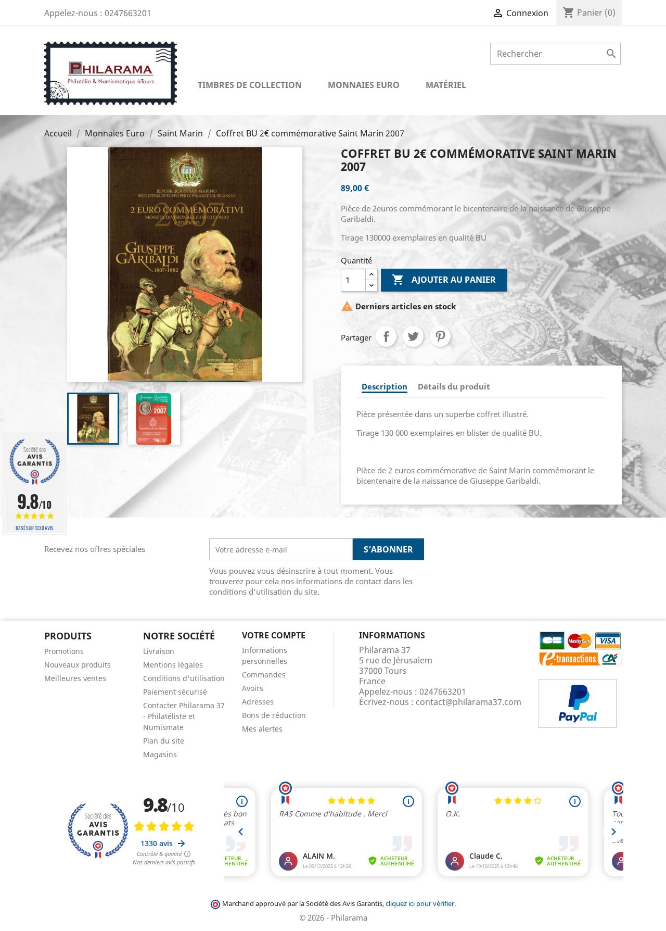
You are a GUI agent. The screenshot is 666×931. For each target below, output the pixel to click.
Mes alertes (262, 729)
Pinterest (440, 336)
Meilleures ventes (75, 678)
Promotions (64, 651)
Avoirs (252, 688)
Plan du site (163, 741)
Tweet (413, 336)
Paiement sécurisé (175, 692)
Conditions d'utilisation (184, 678)
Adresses (258, 702)
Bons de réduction (274, 715)
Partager (386, 336)
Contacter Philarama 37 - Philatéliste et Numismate (184, 716)
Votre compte (273, 635)
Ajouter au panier (444, 279)
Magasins (160, 754)
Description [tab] (384, 386)
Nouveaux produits (77, 665)
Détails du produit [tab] (454, 386)
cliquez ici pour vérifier (420, 903)
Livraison (158, 651)
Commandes (264, 675)
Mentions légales (173, 665)
